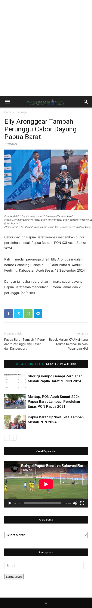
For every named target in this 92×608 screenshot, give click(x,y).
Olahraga (21, 112)
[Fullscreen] (82, 503)
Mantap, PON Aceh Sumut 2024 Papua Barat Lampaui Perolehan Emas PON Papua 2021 (54, 401)
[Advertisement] (46, 48)
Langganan (14, 577)
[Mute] (75, 503)
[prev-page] (7, 438)
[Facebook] (8, 313)
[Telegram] (38, 313)
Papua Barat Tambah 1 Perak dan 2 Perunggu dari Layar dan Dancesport (24, 344)
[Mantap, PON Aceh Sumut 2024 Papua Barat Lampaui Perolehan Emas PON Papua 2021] (15, 401)
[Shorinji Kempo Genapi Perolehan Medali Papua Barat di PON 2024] (15, 381)
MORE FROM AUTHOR (61, 364)
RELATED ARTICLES (29, 364)
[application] (46, 484)
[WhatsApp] (28, 313)
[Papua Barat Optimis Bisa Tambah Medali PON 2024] (15, 422)
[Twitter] (18, 313)
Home (8, 112)
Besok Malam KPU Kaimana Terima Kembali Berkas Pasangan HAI (68, 344)
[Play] (10, 503)
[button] (7, 102)
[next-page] (13, 438)
